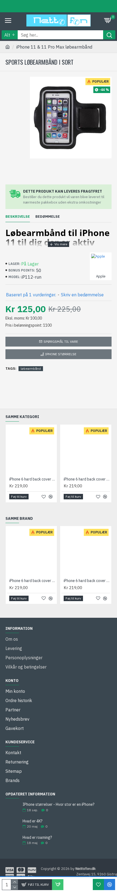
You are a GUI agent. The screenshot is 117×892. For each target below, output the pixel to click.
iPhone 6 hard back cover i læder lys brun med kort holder (32, 479)
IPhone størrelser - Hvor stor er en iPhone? (58, 804)
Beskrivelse (17, 216)
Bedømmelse (47, 216)
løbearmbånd (31, 368)
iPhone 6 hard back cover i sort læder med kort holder (87, 479)
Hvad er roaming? (37, 838)
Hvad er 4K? (32, 821)
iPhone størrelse (60, 354)
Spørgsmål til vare (61, 341)
